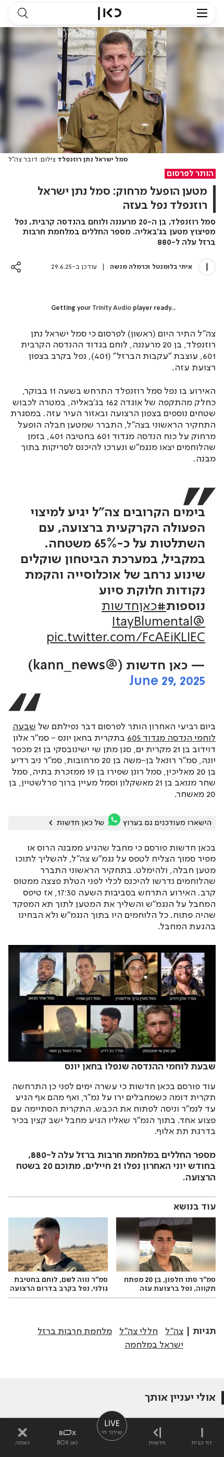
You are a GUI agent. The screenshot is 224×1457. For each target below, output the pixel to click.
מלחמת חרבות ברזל (75, 1331)
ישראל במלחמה (154, 1345)
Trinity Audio (111, 308)
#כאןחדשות (134, 606)
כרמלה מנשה (129, 267)
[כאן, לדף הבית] (109, 13)
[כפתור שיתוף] (15, 267)
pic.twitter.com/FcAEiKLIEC (125, 637)
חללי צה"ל (138, 1331)
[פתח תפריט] (202, 13)
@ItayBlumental (158, 622)
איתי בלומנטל (172, 267)
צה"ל (174, 1331)
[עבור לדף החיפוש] (22, 13)
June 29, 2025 (167, 681)
